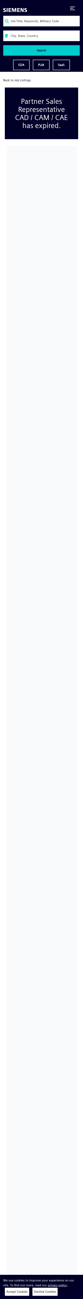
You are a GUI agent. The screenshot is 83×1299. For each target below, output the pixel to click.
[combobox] (41, 21)
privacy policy (58, 1285)
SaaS (61, 65)
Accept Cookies (17, 1292)
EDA (21, 65)
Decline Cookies (45, 1292)
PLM (41, 65)
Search (41, 50)
